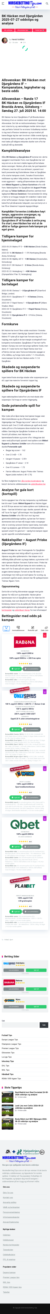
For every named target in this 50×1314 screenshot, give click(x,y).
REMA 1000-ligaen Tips (11, 1079)
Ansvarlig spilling (9, 1202)
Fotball (6, 940)
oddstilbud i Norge (22, 610)
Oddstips (6, 1235)
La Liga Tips (7, 1057)
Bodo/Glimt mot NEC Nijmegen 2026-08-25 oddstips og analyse (31, 1120)
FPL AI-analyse (9, 1259)
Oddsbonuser (8, 1240)
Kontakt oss (8, 1197)
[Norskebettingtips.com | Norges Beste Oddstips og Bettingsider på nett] (25, 5)
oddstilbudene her (38, 484)
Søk (3, 1021)
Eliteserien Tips (8, 1053)
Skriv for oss (8, 1193)
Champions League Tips (11, 1044)
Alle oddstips (8, 30)
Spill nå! (17, 669)
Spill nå (16, 847)
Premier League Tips (10, 1048)
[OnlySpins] (9, 964)
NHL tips (6, 1282)
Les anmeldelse (32, 669)
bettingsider (7, 610)
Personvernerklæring (11, 1212)
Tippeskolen (8, 1250)
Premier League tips (11, 1277)
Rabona (19, 980)
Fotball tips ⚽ (39, 30)
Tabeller (6, 1292)
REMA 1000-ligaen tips (12, 1287)
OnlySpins (20, 963)
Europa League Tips (10, 1040)
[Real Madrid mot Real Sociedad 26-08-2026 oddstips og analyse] (7, 1102)
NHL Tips (5, 1070)
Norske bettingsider (11, 1245)
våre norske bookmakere (31, 481)
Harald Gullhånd (18, 39)
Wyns (18, 999)
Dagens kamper (9, 1272)
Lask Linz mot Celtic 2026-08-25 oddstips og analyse (29, 1107)
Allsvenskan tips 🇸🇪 (23, 30)
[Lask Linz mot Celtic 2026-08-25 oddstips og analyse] (7, 1115)
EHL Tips (5, 1066)
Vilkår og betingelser (11, 1207)
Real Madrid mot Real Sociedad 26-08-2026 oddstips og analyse (31, 1093)
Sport (11, 940)
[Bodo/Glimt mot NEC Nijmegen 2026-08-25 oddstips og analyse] (7, 1129)
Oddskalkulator (9, 1255)
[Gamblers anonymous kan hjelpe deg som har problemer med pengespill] (8, 1154)
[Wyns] (9, 1002)
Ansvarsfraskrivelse (11, 1222)
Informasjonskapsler (11, 1217)
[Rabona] (9, 985)
